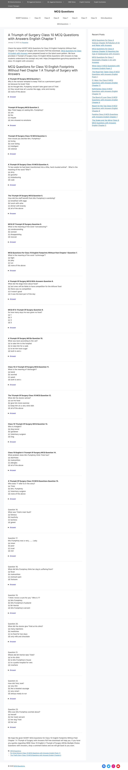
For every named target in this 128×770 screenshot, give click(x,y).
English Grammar (85, 2)
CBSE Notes (72, 2)
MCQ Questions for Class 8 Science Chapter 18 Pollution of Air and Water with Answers (106, 42)
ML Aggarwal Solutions (55, 2)
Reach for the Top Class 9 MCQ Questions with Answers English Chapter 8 (105, 108)
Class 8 (56, 18)
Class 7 (65, 18)
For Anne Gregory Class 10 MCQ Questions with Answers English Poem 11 (35, 753)
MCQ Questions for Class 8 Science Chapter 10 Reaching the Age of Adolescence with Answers (106, 51)
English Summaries (100, 2)
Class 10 (37, 18)
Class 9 (47, 18)
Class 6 (74, 18)
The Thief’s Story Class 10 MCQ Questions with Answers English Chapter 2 (35, 755)
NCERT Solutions (22, 18)
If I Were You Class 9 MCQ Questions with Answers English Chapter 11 (105, 82)
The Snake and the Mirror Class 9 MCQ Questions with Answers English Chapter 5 (105, 122)
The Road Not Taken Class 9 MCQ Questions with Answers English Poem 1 (106, 74)
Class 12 (94, 18)
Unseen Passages (13, 6)
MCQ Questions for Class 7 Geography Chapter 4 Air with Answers (104, 59)
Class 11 (84, 18)
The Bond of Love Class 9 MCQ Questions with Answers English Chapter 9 (105, 99)
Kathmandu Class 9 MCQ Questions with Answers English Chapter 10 (105, 91)
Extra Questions (106, 18)
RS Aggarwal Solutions (34, 2)
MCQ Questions (64, 11)
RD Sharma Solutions (14, 2)
